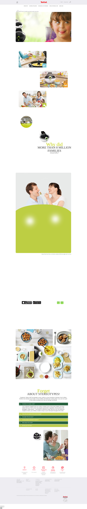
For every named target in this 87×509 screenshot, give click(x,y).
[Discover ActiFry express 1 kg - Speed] (70, 246)
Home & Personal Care (53, 5)
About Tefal (65, 499)
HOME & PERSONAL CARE (58, 479)
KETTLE (27, 480)
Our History (56, 491)
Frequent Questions (47, 491)
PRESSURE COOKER (38, 482)
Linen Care (61, 5)
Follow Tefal (66, 2)
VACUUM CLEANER (57, 480)
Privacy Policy (26, 495)
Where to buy (47, 492)
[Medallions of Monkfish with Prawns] (25, 354)
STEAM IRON (18, 480)
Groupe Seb (31, 495)
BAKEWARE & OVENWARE (39, 481)
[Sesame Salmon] (34, 337)
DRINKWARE (37, 485)
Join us (34, 495)
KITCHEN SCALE (38, 484)
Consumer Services (20, 495)
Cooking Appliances (33, 5)
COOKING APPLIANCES (48, 479)
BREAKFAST (27, 479)
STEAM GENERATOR (19, 482)
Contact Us (46, 493)
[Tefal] (27, 302)
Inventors (37, 495)
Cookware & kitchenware (43, 5)
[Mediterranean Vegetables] (25, 370)
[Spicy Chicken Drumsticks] (62, 337)
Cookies (45, 495)
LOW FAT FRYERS (47, 480)
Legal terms (42, 495)
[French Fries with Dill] (52, 370)
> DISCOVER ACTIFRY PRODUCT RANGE (43, 107)
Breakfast (26, 5)
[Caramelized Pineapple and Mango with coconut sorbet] (52, 354)
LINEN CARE (18, 479)
